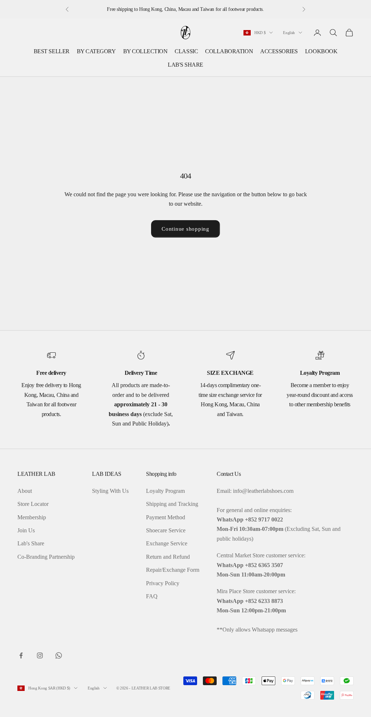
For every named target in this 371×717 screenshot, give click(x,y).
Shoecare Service (166, 530)
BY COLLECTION (145, 51)
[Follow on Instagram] (39, 655)
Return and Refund (168, 557)
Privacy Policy (162, 583)
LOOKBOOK (321, 51)
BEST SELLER (52, 51)
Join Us (26, 530)
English (289, 32)
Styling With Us (110, 491)
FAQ (152, 596)
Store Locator (33, 504)
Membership (31, 517)
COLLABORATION (229, 51)
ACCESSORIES (279, 51)
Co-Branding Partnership (46, 557)
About (24, 491)
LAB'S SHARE (185, 65)
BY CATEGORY (96, 51)
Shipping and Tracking (172, 504)
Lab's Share (30, 543)
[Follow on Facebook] (21, 655)
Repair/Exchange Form (172, 570)
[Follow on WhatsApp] (58, 655)
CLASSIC (186, 51)
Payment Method (165, 517)
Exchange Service (166, 543)
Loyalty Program (165, 491)
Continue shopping (185, 229)
